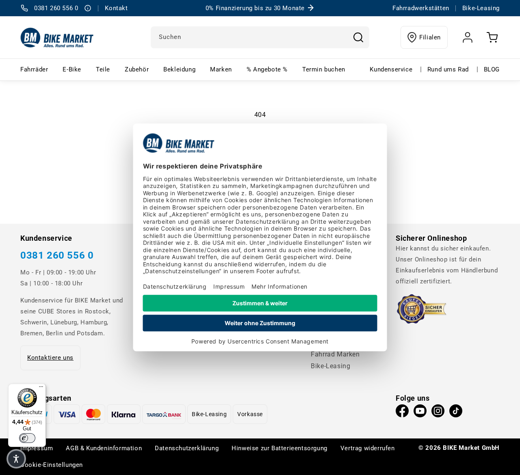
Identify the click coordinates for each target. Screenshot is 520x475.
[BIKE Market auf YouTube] (420, 412)
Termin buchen (323, 69)
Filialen (430, 37)
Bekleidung (179, 69)
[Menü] (41, 388)
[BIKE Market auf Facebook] (402, 412)
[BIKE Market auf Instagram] (437, 412)
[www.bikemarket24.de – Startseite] (57, 37)
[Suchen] (358, 37)
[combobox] (260, 37)
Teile (103, 69)
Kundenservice (391, 69)
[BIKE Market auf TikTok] (455, 412)
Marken (221, 69)
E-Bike (72, 69)
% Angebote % (267, 69)
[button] (16, 459)
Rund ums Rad (448, 69)
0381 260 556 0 (56, 255)
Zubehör (137, 69)
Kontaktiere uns (50, 357)
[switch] (27, 438)
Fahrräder (34, 69)
